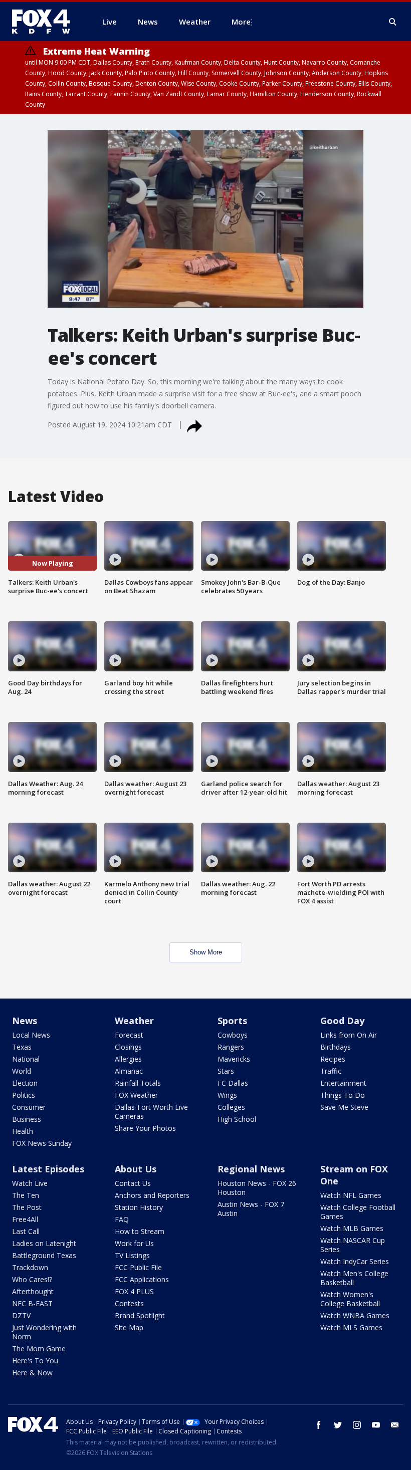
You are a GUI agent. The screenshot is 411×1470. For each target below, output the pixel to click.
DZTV (21, 1315)
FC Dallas (233, 1083)
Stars (226, 1071)
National (26, 1059)
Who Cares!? (32, 1279)
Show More (205, 952)
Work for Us (134, 1243)
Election (25, 1083)
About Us (135, 1169)
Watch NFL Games (350, 1195)
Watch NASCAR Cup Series (352, 1245)
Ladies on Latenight (44, 1243)
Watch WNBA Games (354, 1315)
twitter (338, 1425)
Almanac (129, 1071)
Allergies (128, 1059)
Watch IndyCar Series (354, 1261)
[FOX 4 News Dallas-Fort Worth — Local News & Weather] (45, 22)
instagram (357, 1425)
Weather (134, 1021)
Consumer (29, 1107)
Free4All (25, 1219)
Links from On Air (348, 1035)
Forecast (129, 1035)
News (24, 1021)
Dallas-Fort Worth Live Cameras (151, 1111)
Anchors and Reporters (152, 1195)
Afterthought (33, 1291)
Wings (227, 1095)
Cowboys (233, 1035)
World (21, 1071)
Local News (31, 1035)
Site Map (129, 1327)
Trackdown (30, 1267)
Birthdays (335, 1047)
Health (22, 1131)
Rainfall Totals (138, 1083)
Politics (23, 1095)
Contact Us (133, 1183)
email (395, 1425)
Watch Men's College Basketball (354, 1278)
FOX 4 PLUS (134, 1291)
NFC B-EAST (32, 1303)
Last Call (26, 1231)
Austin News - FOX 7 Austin (251, 1208)
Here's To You (35, 1360)
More (241, 22)
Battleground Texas (44, 1255)
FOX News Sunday (42, 1143)
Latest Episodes (48, 1169)
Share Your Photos (145, 1128)
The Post (27, 1207)
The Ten (25, 1195)
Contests (129, 1303)
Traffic (330, 1071)
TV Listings (132, 1255)
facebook (319, 1425)
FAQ (122, 1219)
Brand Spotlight (140, 1315)
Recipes (332, 1059)
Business (26, 1119)
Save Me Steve (344, 1107)
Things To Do (342, 1095)
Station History (139, 1207)
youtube (376, 1425)
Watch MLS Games (351, 1327)
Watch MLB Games (351, 1228)
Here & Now (32, 1372)
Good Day (342, 1021)
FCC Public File (138, 1267)
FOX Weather (136, 1095)
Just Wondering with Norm (44, 1332)
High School (237, 1119)
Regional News (251, 1169)
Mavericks (234, 1059)
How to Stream (139, 1231)
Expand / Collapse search (393, 22)
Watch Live (30, 1183)
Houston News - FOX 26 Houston (257, 1187)
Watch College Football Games (357, 1211)
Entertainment (343, 1083)
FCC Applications (142, 1279)
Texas (22, 1047)
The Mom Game (39, 1348)
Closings (128, 1047)
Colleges (231, 1107)
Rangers (231, 1047)
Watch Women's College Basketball (350, 1299)
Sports (232, 1021)
